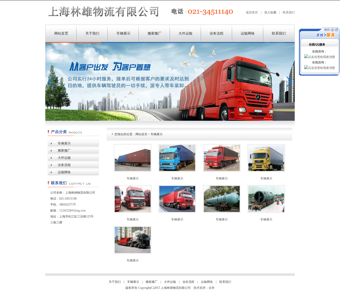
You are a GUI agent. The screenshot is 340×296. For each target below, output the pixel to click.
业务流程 (217, 33)
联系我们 (289, 12)
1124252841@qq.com (72, 210)
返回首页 (252, 12)
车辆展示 (123, 33)
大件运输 (185, 33)
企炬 (212, 288)
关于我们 (92, 33)
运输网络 (248, 33)
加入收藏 (270, 12)
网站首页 (61, 33)
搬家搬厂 (155, 33)
